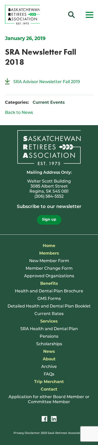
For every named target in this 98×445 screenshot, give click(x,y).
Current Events (49, 103)
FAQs (49, 374)
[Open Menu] (89, 15)
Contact (49, 390)
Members (49, 254)
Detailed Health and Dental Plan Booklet (49, 306)
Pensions (49, 337)
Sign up (49, 220)
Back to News (19, 113)
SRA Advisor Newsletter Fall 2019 (46, 82)
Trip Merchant (49, 382)
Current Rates (49, 314)
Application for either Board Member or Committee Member (49, 399)
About (49, 359)
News (49, 352)
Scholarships (49, 344)
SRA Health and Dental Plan (49, 329)
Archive (49, 367)
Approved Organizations (49, 276)
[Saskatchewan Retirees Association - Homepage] (22, 23)
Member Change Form (49, 269)
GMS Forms (49, 299)
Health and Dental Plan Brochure (49, 291)
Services (49, 322)
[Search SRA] (71, 15)
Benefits (49, 284)
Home (49, 246)
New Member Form (49, 261)
